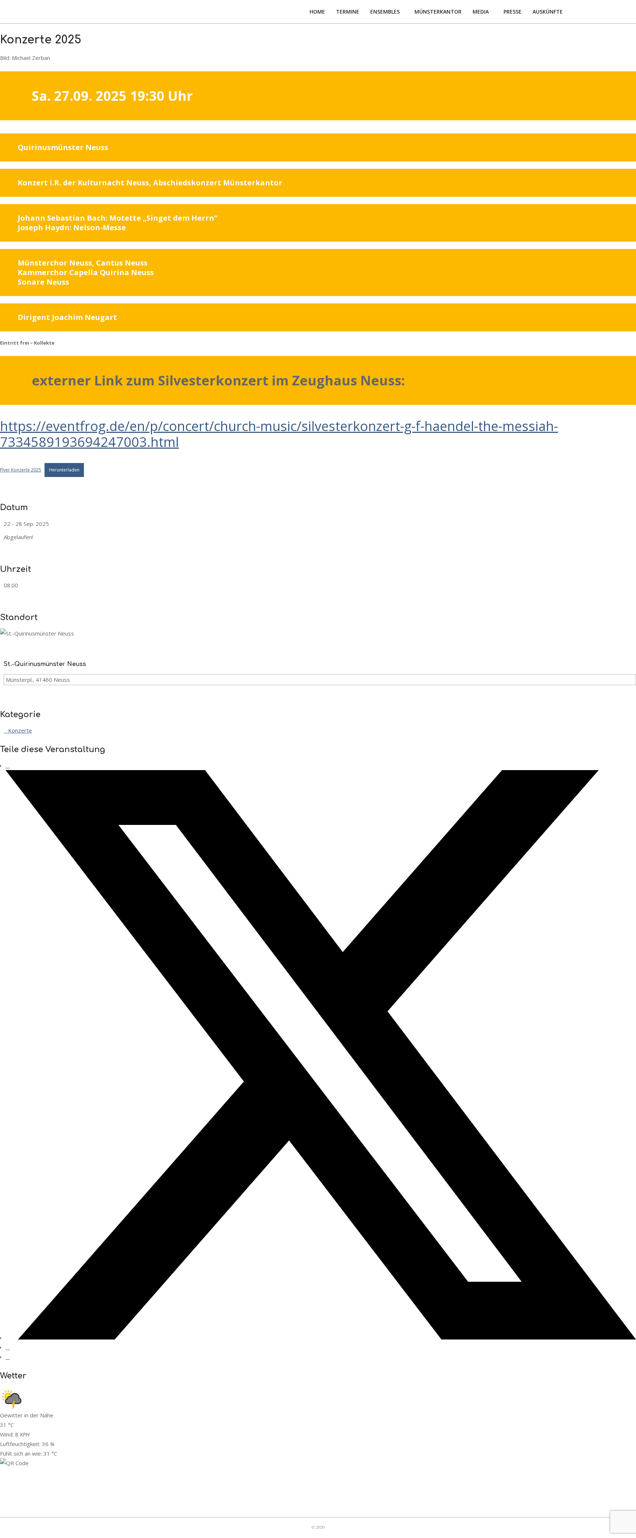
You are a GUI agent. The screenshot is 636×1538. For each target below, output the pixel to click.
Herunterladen (64, 470)
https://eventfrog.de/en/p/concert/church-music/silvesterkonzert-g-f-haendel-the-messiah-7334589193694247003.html (279, 434)
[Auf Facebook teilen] (8, 765)
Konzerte (20, 730)
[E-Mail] (8, 1356)
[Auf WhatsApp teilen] (8, 1347)
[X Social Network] (321, 1337)
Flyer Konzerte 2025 (20, 470)
